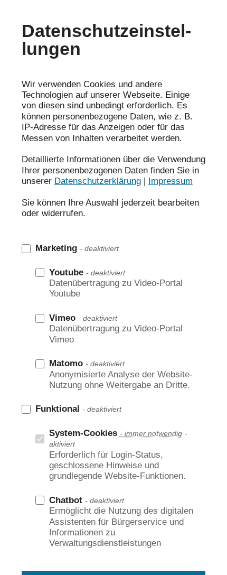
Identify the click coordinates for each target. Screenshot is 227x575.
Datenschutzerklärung (97, 181)
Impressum (170, 181)
